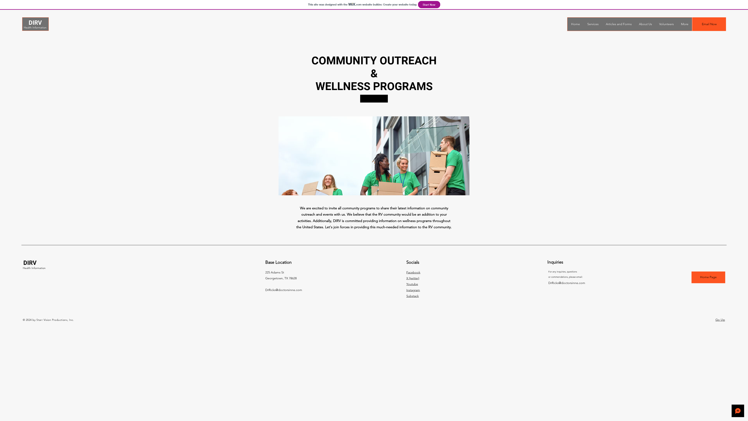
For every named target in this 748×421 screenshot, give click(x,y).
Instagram (413, 290)
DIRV (35, 22)
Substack (412, 296)
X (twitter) (412, 278)
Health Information (35, 27)
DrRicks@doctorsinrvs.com (283, 290)
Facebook (413, 272)
